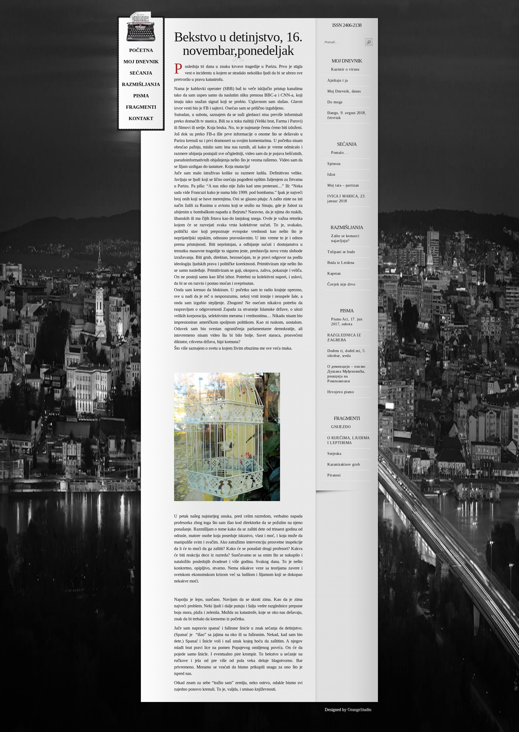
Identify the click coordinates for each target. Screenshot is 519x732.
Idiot (331, 175)
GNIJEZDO (341, 427)
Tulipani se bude (341, 252)
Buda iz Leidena (340, 263)
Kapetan (334, 273)
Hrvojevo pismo (340, 392)
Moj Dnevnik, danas (344, 91)
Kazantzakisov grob (343, 464)
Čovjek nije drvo (341, 284)
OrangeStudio (359, 709)
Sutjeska (334, 454)
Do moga (334, 102)
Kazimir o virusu (345, 69)
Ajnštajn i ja (337, 80)
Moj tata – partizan (343, 185)
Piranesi (334, 475)
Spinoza (334, 164)
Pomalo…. (340, 153)
